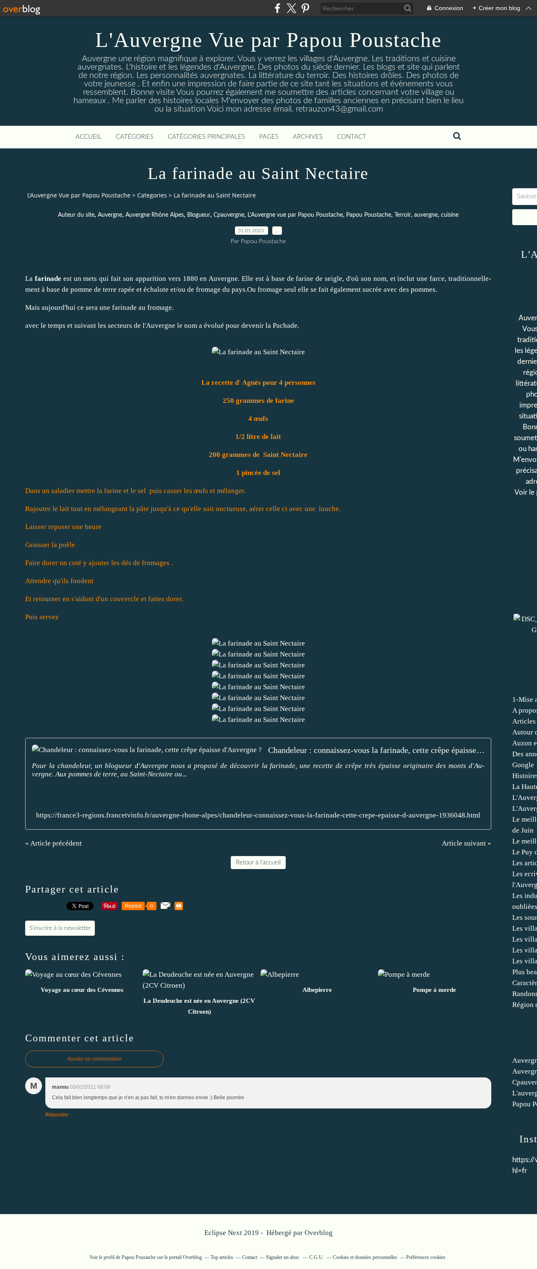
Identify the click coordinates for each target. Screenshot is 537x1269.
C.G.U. (316, 1257)
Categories (152, 195)
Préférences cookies (426, 1257)
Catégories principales (206, 137)
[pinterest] (305, 8)
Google (523, 765)
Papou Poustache (368, 215)
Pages (269, 137)
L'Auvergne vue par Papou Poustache (295, 215)
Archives (308, 137)
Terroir (402, 215)
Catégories (135, 137)
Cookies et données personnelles (365, 1257)
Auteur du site (76, 215)
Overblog (319, 1233)
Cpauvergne (229, 215)
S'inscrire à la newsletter (60, 928)
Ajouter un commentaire (94, 1059)
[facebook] (277, 8)
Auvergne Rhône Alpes (154, 215)
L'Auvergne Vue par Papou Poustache (268, 40)
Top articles (222, 1257)
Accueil (89, 137)
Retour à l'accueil (258, 862)
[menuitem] (88, 137)
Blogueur (198, 215)
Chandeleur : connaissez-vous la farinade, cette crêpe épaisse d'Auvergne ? (376, 750)
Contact (351, 137)
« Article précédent (53, 843)
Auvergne (110, 215)
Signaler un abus (283, 1257)
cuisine (450, 215)
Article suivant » (466, 843)
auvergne (426, 215)
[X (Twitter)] (291, 8)
